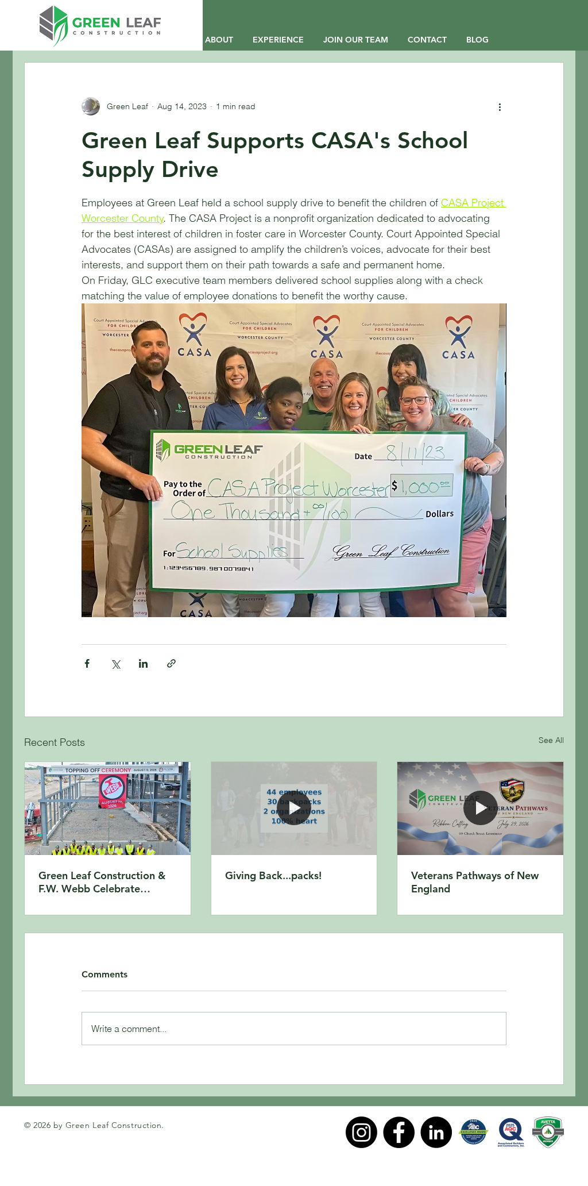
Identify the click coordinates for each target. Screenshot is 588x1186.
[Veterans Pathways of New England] (480, 808)
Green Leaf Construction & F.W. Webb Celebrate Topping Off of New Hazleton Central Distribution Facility (101, 882)
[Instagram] (361, 1132)
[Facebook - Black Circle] (399, 1132)
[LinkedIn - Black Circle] (436, 1132)
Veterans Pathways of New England (475, 882)
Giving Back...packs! (273, 875)
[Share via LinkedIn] (143, 663)
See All (551, 740)
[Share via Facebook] (87, 663)
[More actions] (499, 106)
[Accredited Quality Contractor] (511, 1132)
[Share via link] (171, 663)
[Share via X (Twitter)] (115, 663)
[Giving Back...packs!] (294, 808)
